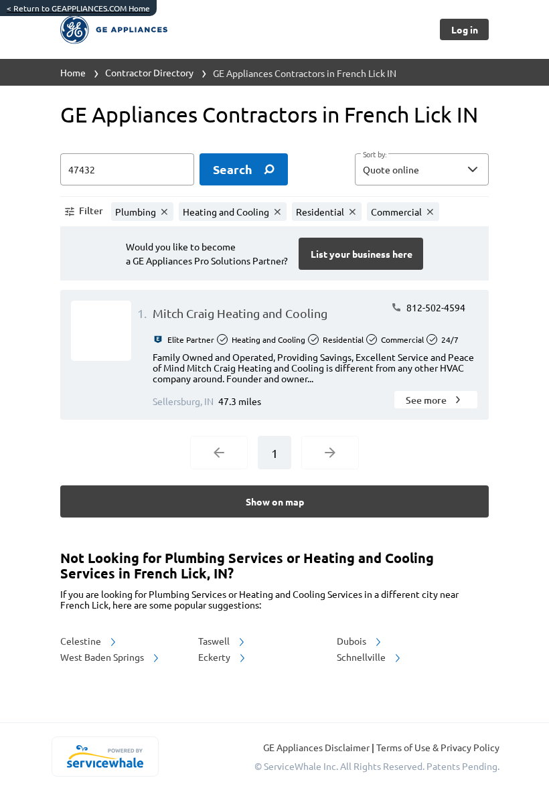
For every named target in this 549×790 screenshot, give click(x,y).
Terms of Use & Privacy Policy (437, 747)
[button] (422, 169)
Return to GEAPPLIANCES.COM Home (78, 8)
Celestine (81, 641)
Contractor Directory (149, 72)
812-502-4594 (434, 307)
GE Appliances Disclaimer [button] (317, 747)
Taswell (215, 641)
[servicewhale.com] (105, 756)
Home (73, 72)
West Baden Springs (103, 657)
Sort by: (374, 154)
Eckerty (215, 657)
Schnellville (362, 657)
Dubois (352, 641)
